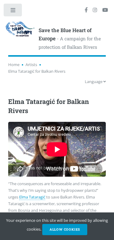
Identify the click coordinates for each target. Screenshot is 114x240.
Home (13, 64)
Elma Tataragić (32, 197)
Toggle (13, 11)
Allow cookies (65, 229)
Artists (31, 64)
